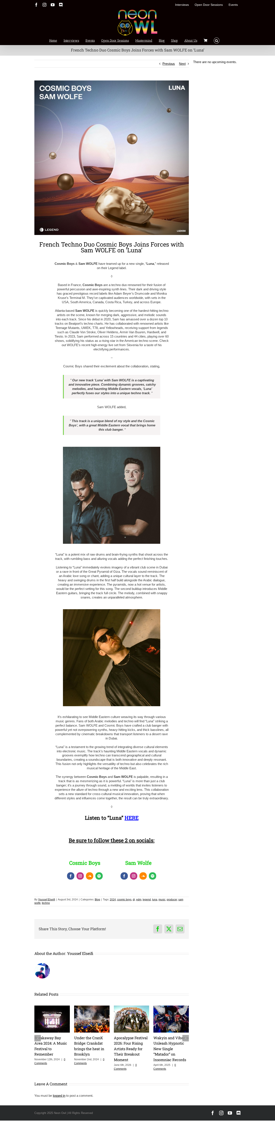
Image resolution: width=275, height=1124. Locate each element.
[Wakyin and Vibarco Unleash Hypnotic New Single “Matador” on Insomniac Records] (171, 1007)
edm (138, 899)
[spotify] (99, 876)
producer (172, 899)
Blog (97, 899)
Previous (168, 63)
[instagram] (80, 876)
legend (147, 899)
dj (134, 899)
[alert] (217, 62)
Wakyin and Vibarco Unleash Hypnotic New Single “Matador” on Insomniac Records (171, 1048)
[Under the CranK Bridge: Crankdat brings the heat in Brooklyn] (92, 1007)
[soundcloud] (89, 876)
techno (46, 902)
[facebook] (70, 876)
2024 (113, 899)
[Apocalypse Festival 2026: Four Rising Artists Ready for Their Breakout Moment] (131, 1007)
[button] (217, 40)
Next (182, 63)
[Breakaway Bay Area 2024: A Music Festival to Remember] (52, 1007)
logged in (59, 1095)
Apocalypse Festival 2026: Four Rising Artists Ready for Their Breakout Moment (131, 1048)
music (162, 899)
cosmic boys (124, 899)
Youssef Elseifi (46, 899)
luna (154, 899)
